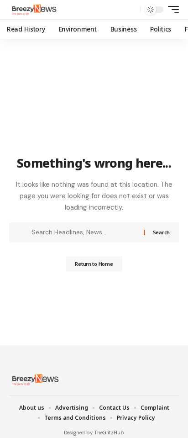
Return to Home (94, 263)
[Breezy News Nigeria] (33, 9)
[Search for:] (84, 232)
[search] (131, 9)
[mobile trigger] (171, 9)
